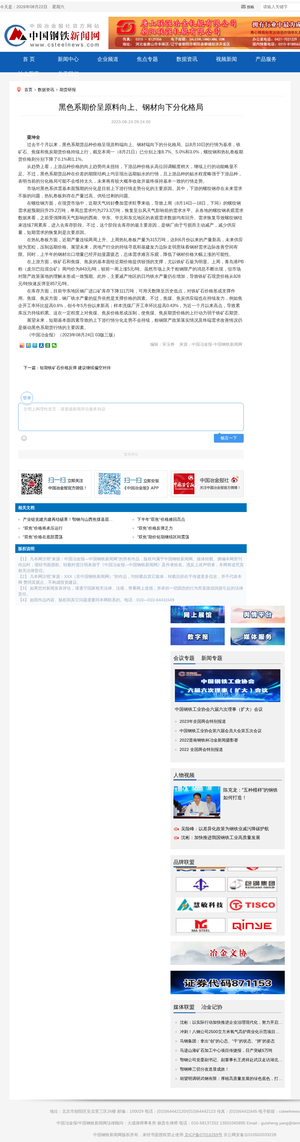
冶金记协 (211, 1007)
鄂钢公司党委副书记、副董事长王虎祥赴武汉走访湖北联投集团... (239, 1059)
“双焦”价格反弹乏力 (155, 528)
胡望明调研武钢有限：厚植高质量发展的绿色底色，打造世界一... (239, 1078)
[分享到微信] (57, 345)
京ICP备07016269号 (203, 1134)
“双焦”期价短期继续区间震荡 (163, 537)
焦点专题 (147, 59)
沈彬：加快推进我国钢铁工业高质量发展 (220, 837)
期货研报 (67, 89)
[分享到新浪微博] (25, 345)
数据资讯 (186, 59)
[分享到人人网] (44, 345)
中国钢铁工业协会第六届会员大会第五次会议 (221, 730)
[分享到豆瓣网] (50, 345)
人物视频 (184, 775)
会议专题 (184, 658)
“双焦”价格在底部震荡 (43, 537)
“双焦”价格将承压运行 (43, 528)
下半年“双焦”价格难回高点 (161, 519)
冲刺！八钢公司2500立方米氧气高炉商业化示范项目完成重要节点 (240, 1031)
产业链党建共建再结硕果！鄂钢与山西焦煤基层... (67, 519)
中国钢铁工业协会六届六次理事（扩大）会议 (219, 709)
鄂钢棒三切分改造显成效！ (204, 1069)
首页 (28, 89)
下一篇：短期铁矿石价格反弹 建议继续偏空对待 (67, 367)
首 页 (29, 59)
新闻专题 (211, 658)
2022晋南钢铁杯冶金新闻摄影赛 (209, 740)
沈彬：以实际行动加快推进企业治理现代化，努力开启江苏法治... (239, 1022)
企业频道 (107, 59)
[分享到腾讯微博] (37, 345)
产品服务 (266, 59)
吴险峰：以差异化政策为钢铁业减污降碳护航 (225, 828)
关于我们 (68, 74)
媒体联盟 (184, 1007)
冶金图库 (28, 74)
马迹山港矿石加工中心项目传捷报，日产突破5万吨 (226, 1050)
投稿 (250, 7)
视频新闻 (226, 59)
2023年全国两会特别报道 (203, 721)
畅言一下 (229, 438)
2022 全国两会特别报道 (201, 749)
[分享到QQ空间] (31, 345)
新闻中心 (68, 59)
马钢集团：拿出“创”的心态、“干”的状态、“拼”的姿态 (227, 1041)
